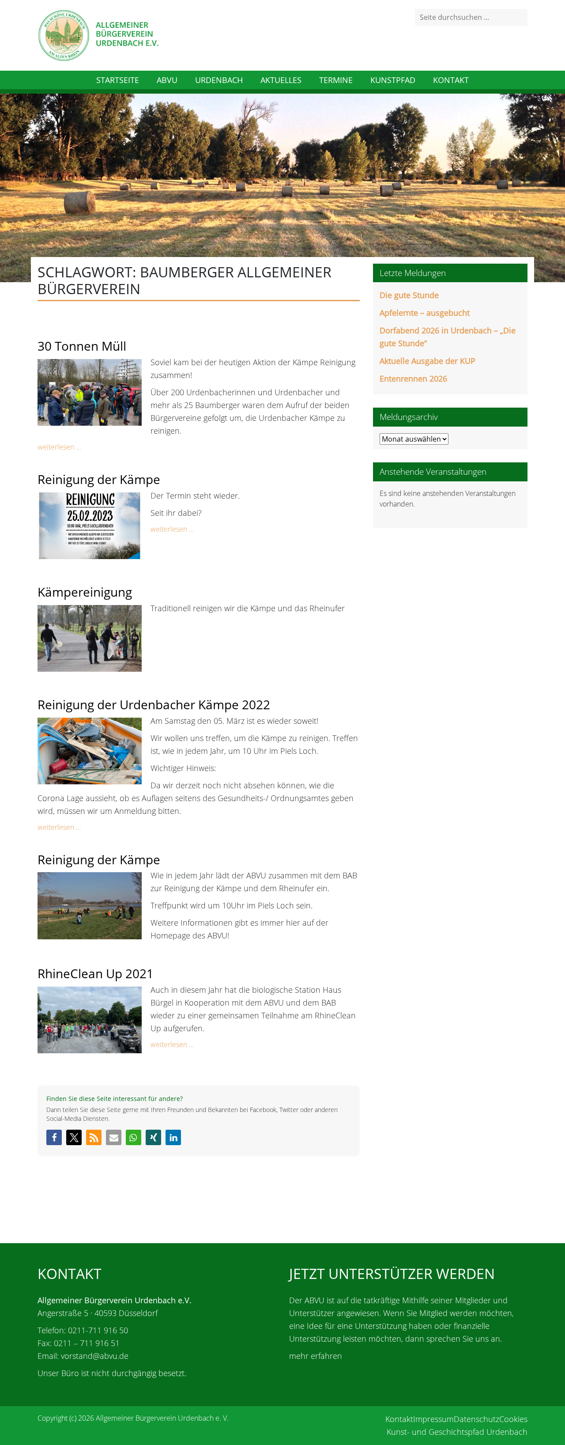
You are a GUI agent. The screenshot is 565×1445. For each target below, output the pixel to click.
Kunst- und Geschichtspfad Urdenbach (457, 1431)
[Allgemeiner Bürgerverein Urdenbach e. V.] (98, 34)
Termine (336, 80)
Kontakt (451, 80)
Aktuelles (280, 80)
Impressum (433, 1419)
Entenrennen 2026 (413, 378)
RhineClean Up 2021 (96, 973)
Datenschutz (476, 1419)
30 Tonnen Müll (82, 345)
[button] (54, 1137)
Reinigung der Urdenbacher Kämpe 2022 (154, 704)
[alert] (450, 498)
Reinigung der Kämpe (99, 479)
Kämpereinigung (85, 591)
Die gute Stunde (409, 295)
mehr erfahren (315, 1355)
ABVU (167, 80)
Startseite (117, 80)
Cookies (513, 1419)
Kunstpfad (392, 80)
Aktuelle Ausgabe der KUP (427, 361)
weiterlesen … (59, 447)
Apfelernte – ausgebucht (425, 312)
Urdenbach (219, 80)
